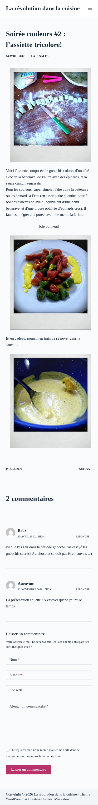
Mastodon (61, 799)
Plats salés (39, 56)
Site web (16, 690)
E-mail (16, 675)
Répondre (83, 536)
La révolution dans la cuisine (43, 8)
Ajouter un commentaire (29, 706)
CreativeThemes (40, 799)
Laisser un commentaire (28, 769)
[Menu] (90, 8)
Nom (15, 660)
